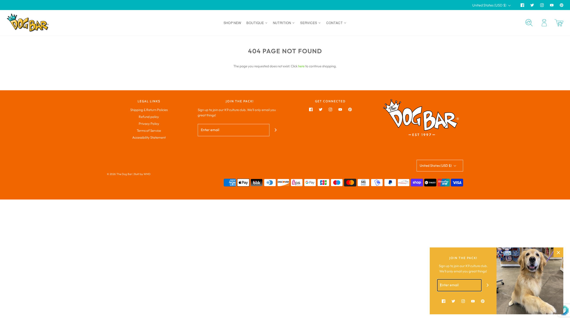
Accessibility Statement (149, 137)
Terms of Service (149, 130)
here (301, 66)
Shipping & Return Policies (149, 110)
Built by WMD (142, 174)
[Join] (275, 130)
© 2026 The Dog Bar (119, 174)
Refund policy (149, 117)
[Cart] (558, 23)
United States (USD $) (489, 5)
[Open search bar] (529, 23)
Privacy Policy (149, 123)
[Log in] (544, 22)
